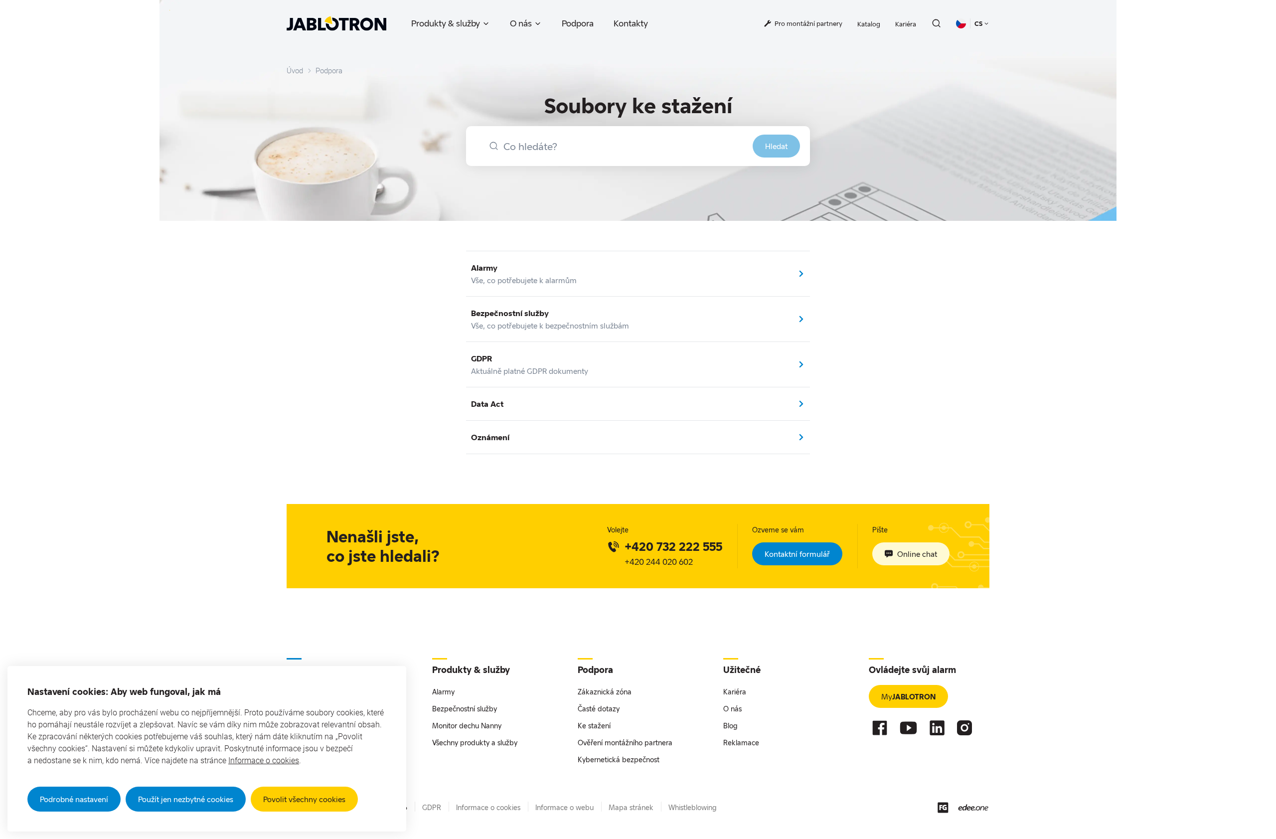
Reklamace (741, 742)
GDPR (431, 807)
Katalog (868, 24)
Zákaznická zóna (605, 691)
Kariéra (905, 24)
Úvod (295, 70)
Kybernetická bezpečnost (618, 759)
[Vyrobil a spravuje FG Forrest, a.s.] (943, 807)
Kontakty (631, 23)
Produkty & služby (445, 23)
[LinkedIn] (937, 727)
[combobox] (638, 146)
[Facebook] (879, 727)
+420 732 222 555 (673, 546)
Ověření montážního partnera (625, 742)
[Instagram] (964, 727)
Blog (730, 725)
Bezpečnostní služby (464, 708)
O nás (521, 23)
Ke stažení (594, 725)
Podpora (578, 23)
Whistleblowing (692, 807)
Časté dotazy (599, 708)
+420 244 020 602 (659, 561)
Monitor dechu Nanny (466, 725)
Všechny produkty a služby (474, 742)
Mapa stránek (631, 807)
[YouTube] (908, 727)
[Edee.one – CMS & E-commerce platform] (973, 807)
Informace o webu (564, 807)
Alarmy (443, 691)
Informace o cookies (263, 760)
